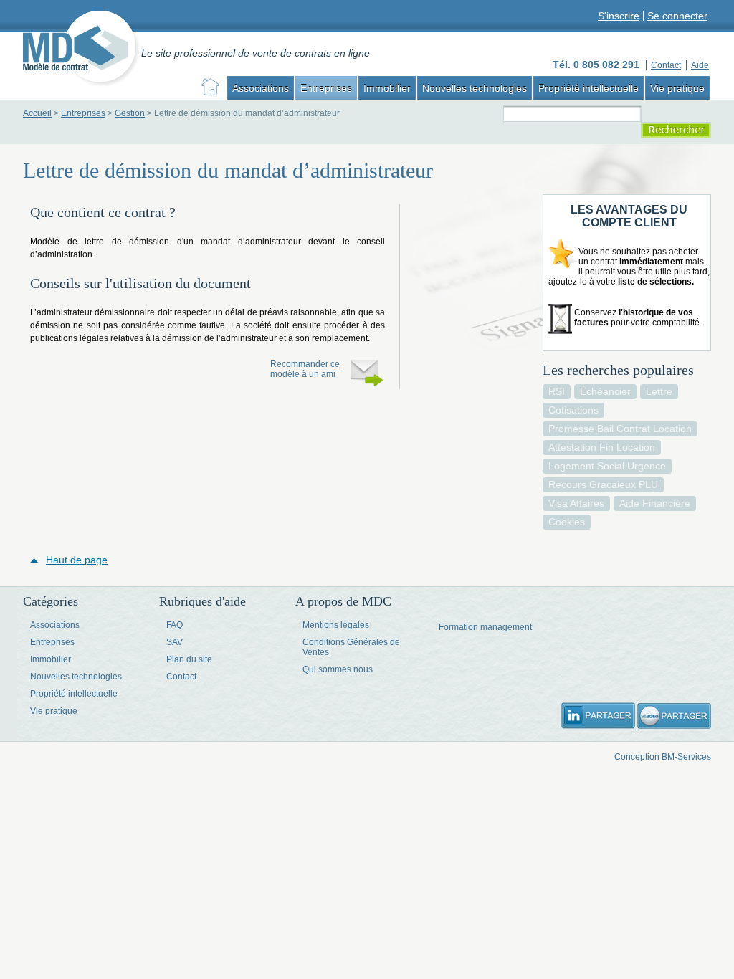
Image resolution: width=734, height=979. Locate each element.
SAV (174, 642)
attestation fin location (601, 447)
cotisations (573, 410)
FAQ (174, 625)
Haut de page (77, 559)
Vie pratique (677, 88)
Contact (181, 677)
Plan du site (189, 659)
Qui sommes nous (337, 669)
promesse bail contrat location (620, 428)
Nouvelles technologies (474, 88)
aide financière (654, 503)
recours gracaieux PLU (603, 484)
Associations (260, 88)
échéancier (605, 391)
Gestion (130, 113)
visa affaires (576, 503)
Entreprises (326, 88)
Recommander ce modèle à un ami (305, 369)
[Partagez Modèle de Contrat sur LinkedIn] (599, 726)
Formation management (485, 627)
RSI (556, 391)
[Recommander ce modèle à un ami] (366, 374)
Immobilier (387, 88)
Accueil (37, 113)
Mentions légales (335, 625)
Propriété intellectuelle (588, 88)
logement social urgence (607, 466)
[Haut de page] (38, 559)
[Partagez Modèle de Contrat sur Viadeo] (674, 726)
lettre (659, 391)
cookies (566, 521)
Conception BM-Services (662, 757)
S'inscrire (618, 16)
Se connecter (677, 16)
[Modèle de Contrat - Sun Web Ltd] (82, 50)
